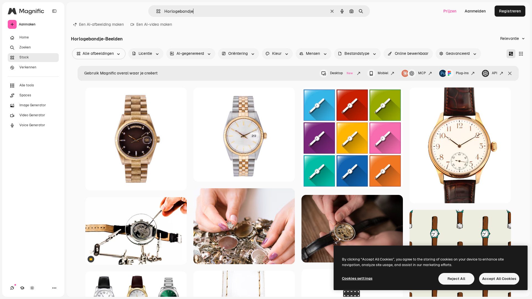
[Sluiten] (510, 73)
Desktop (341, 73)
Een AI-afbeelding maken (101, 24)
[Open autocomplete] (156, 11)
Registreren (510, 11)
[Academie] (22, 287)
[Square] (520, 53)
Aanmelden (475, 11)
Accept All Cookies (499, 278)
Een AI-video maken (154, 24)
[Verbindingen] (12, 287)
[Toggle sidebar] (54, 11)
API (494, 73)
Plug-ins (462, 73)
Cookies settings (357, 278)
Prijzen (449, 11)
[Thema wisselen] (32, 287)
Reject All (456, 278)
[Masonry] (511, 53)
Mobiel (383, 73)
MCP (422, 73)
